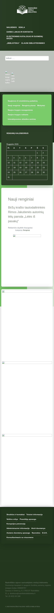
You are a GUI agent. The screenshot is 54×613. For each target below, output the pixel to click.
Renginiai (26, 230)
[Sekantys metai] (10, 141)
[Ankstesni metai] (7, 141)
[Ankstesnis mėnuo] (8, 141)
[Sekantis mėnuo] (11, 141)
